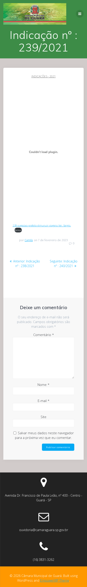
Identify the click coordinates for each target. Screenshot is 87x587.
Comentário (43, 334)
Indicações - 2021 (43, 76)
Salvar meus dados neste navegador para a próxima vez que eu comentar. (44, 435)
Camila (29, 240)
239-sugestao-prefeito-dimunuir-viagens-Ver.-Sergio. (42, 225)
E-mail (44, 400)
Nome (43, 384)
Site (43, 417)
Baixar (18, 230)
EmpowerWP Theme (54, 580)
